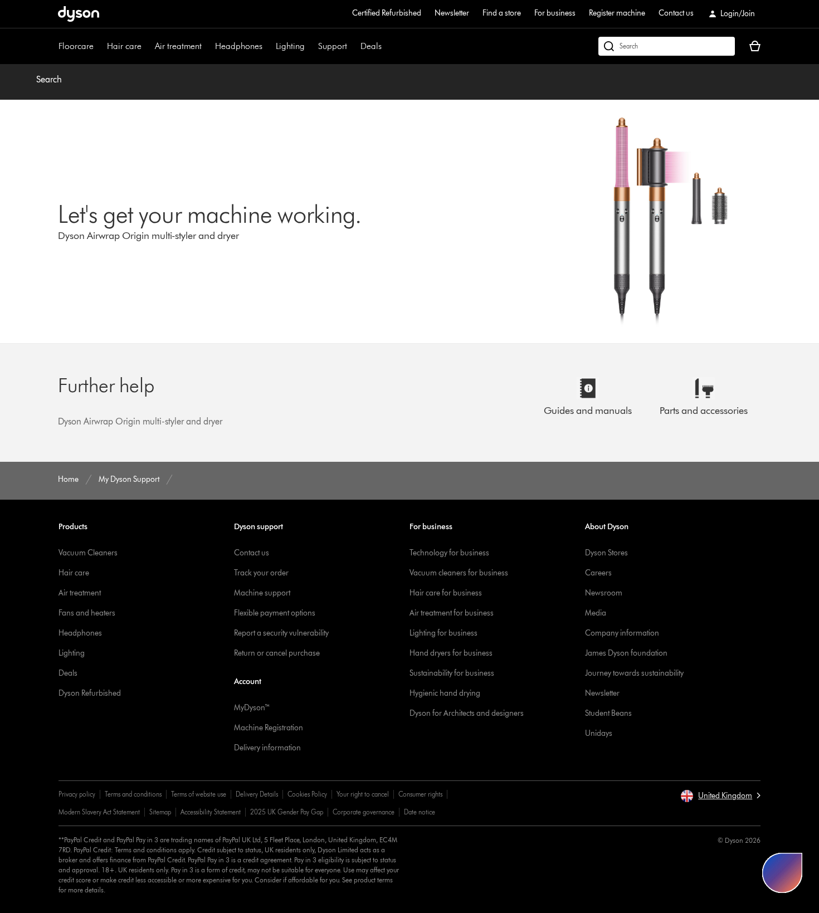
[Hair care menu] (147, 46)
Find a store (501, 13)
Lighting (290, 46)
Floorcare (76, 46)
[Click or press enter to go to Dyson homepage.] (78, 14)
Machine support (262, 593)
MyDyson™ (252, 707)
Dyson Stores (606, 553)
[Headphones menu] (268, 46)
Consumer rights (420, 794)
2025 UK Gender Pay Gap (286, 812)
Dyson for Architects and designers (467, 713)
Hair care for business (446, 593)
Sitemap (160, 812)
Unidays (598, 733)
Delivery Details (257, 794)
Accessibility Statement (211, 812)
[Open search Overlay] (666, 46)
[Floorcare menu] (99, 46)
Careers (598, 573)
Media (595, 613)
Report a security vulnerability (281, 633)
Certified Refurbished (386, 13)
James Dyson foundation (626, 653)
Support (332, 46)
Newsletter (452, 13)
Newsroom (603, 593)
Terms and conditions (133, 794)
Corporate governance (363, 812)
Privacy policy (76, 794)
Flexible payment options (274, 613)
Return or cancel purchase (277, 653)
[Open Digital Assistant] (782, 873)
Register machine (617, 13)
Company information (622, 633)
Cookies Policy (307, 794)
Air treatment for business (452, 613)
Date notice (419, 812)
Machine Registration (268, 728)
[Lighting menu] (310, 46)
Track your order (261, 573)
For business (555, 13)
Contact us (676, 13)
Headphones (238, 46)
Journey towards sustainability (634, 673)
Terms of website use (198, 794)
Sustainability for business (452, 673)
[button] (720, 796)
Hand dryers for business (451, 653)
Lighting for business (443, 633)
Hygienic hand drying (445, 693)
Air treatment (178, 46)
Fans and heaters (86, 613)
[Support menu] (352, 46)
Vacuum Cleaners (88, 553)
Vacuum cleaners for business (459, 573)
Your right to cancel (363, 794)
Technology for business (449, 553)
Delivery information (267, 748)
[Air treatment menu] (207, 46)
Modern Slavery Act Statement (99, 812)
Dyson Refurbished (89, 693)
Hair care (124, 46)
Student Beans (608, 713)
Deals (371, 46)
